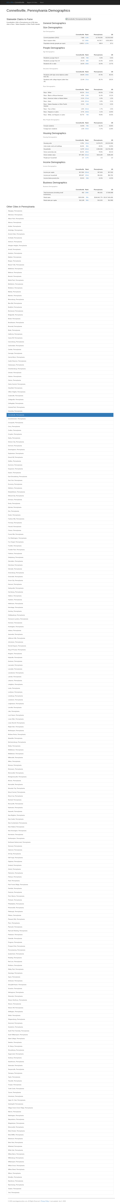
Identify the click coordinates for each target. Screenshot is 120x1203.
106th (87, 63)
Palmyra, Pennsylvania (15, 877)
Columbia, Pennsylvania (15, 411)
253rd (87, 112)
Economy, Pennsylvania (15, 484)
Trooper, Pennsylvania (14, 1084)
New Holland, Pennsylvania (16, 827)
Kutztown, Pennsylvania (15, 661)
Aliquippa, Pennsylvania (15, 211)
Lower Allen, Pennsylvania (16, 719)
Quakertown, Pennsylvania (16, 954)
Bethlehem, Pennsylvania (15, 284)
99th (87, 197)
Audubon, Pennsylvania (15, 253)
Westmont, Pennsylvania (15, 1138)
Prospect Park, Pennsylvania (16, 946)
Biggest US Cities (32, 2)
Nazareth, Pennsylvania (15, 811)
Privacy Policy (45, 1201)
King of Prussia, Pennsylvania (17, 649)
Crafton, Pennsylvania (14, 430)
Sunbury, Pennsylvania (15, 1058)
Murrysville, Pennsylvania (15, 803)
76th (87, 58)
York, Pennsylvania (13, 1192)
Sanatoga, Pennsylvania (15, 973)
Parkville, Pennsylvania (15, 888)
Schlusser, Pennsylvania (15, 981)
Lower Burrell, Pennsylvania (16, 723)
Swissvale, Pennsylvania (15, 1065)
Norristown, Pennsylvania (15, 834)
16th (87, 104)
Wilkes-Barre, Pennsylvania (16, 1154)
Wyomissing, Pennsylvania (16, 1185)
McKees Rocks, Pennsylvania (17, 734)
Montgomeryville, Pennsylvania (17, 776)
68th (87, 60)
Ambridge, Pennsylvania (15, 230)
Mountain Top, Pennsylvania (16, 788)
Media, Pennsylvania (14, 746)
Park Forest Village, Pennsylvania (18, 884)
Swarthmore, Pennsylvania (16, 1061)
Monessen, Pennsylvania (15, 769)
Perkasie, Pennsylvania (15, 900)
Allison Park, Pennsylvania (16, 218)
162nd (87, 109)
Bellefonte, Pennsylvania (15, 268)
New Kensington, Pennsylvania (17, 830)
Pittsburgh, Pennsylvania (15, 911)
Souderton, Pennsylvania (15, 1027)
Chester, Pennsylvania (14, 372)
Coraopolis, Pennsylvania (15, 422)
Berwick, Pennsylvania (14, 276)
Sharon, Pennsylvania (14, 1004)
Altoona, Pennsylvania (14, 222)
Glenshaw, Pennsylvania (15, 565)
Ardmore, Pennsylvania (15, 241)
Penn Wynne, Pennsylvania (16, 896)
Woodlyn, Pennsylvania (15, 1177)
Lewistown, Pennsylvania (15, 700)
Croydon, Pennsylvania (15, 434)
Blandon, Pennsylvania (15, 295)
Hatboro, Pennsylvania (14, 596)
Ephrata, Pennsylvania (14, 507)
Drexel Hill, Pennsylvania (15, 457)
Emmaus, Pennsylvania (15, 499)
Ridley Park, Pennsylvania (15, 969)
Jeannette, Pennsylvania (15, 634)
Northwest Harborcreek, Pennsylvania (19, 842)
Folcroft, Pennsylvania (14, 526)
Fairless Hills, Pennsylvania (16, 519)
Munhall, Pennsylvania (14, 800)
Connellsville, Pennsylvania (16, 415)
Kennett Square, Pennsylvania (17, 646)
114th (86, 37)
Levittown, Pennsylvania (15, 692)
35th (87, 178)
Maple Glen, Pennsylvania (16, 726)
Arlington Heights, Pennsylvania (17, 245)
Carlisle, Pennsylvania (14, 349)
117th (87, 157)
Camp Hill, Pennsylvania (15, 338)
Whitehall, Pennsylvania (15, 1146)
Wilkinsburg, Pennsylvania (16, 1158)
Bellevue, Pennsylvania (15, 272)
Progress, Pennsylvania (15, 942)
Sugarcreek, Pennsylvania (16, 1054)
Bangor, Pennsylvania (14, 261)
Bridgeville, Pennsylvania (15, 315)
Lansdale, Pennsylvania (15, 669)
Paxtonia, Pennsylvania (15, 892)
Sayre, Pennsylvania (14, 977)
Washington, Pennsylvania (16, 1115)
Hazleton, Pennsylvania (15, 599)
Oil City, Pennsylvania (14, 853)
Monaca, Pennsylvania (14, 765)
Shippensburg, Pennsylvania (16, 1019)
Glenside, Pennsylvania (15, 569)
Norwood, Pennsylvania (15, 846)
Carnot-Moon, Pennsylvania (16, 357)
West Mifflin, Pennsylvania (16, 1134)
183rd (87, 152)
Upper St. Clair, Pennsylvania (16, 1100)
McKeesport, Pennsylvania (16, 730)
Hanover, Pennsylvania (15, 584)
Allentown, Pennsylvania (15, 214)
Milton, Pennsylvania (14, 761)
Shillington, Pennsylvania (15, 1011)
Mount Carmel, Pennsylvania (16, 792)
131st (87, 143)
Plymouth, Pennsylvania (15, 927)
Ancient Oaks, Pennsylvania (16, 234)
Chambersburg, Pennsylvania (17, 368)
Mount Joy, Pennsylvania (15, 796)
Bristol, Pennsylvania (14, 318)
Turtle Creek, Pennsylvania (16, 1088)
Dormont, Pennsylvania (15, 445)
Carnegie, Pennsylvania (15, 353)
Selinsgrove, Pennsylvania (16, 992)
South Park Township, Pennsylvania (18, 1031)
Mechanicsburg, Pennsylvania (17, 742)
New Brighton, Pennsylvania (16, 815)
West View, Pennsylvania (15, 1142)
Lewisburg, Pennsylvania (15, 696)
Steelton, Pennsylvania (15, 1042)
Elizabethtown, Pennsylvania (16, 492)
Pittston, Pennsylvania (14, 915)
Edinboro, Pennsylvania (15, 488)
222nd (87, 101)
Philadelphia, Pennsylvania (16, 904)
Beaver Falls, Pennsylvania (16, 265)
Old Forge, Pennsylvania (15, 857)
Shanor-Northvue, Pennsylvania (17, 1000)
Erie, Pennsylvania (13, 511)
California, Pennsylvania (15, 334)
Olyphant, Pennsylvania (15, 861)
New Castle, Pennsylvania (15, 819)
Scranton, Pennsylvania (15, 988)
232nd (87, 172)
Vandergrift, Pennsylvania (15, 1104)
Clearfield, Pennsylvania (15, 388)
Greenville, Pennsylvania (15, 576)
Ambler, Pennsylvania (14, 226)
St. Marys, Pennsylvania (15, 1046)
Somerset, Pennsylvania (15, 1023)
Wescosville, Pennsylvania (16, 1127)
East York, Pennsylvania (15, 480)
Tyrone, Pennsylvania (14, 1092)
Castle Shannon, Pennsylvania (17, 361)
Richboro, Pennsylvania (15, 965)
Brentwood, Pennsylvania (15, 311)
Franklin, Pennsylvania (14, 546)
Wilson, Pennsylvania (14, 1173)
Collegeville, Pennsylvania (15, 399)
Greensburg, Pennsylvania (16, 572)
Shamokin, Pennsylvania (15, 996)
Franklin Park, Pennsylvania (16, 549)
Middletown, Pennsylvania (15, 750)
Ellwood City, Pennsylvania (16, 495)
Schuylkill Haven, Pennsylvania (17, 984)
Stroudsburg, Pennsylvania (16, 1050)
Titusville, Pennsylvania (15, 1081)
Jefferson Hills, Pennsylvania (16, 638)
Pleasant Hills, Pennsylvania (16, 919)
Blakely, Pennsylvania (14, 291)
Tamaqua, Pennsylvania (15, 1073)
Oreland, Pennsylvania (14, 865)
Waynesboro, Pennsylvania (16, 1119)
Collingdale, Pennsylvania (15, 403)
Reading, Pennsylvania (15, 957)
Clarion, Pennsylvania (14, 380)
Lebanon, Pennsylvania (15, 680)
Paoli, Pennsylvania (14, 880)
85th (87, 146)
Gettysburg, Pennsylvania (15, 557)
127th (86, 43)
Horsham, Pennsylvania (15, 623)
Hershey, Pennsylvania (15, 611)
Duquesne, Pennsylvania (15, 469)
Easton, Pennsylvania (14, 472)
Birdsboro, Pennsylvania (15, 288)
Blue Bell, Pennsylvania (15, 303)
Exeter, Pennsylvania (14, 515)
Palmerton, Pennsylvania (15, 873)
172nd (87, 98)
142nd (87, 149)
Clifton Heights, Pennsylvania (16, 392)
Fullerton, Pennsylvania (15, 553)
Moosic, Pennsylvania (14, 780)
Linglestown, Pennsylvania (16, 703)
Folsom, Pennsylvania (14, 530)
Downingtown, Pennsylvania (16, 449)
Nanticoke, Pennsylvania (15, 807)
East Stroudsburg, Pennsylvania (17, 476)
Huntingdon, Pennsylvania (16, 626)
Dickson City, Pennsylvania (16, 442)
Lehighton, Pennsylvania (15, 684)
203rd (87, 128)
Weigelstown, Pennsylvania (16, 1123)
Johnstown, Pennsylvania (15, 642)
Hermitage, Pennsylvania (15, 607)
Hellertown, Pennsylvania (15, 603)
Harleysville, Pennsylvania (15, 588)
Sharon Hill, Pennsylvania (15, 1007)
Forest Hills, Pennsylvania (15, 534)
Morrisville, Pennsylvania (15, 784)
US (8, 2)
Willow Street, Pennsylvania (16, 1169)
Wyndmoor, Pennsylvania (15, 1181)
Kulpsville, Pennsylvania (15, 657)
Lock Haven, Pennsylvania (16, 715)
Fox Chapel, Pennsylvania (16, 542)
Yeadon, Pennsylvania (14, 1188)
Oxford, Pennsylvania (14, 869)
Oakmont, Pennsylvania (15, 850)
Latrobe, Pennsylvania (14, 676)
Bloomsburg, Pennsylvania (16, 299)
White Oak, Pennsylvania (15, 1150)
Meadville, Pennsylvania (15, 738)
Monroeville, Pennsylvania (16, 773)
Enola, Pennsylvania (14, 503)
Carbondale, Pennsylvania (16, 345)
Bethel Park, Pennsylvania (16, 280)
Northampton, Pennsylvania (16, 838)
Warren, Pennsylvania (14, 1111)
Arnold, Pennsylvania (14, 249)
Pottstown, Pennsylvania (15, 934)
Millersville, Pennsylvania (15, 757)
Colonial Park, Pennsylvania (16, 407)
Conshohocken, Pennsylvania (17, 418)
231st (87, 79)
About (42, 2)
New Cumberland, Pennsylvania (17, 823)
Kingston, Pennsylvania (15, 653)
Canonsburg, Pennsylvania (16, 342)
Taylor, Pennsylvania (14, 1077)
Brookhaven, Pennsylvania (16, 322)
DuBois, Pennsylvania (14, 461)
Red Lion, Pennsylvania (15, 961)
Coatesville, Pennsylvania (15, 395)
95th (87, 200)
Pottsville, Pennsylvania (15, 938)
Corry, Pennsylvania (14, 426)
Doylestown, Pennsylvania (16, 453)
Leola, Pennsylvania (14, 688)
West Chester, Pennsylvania (16, 1131)
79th (87, 114)
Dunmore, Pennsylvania (15, 465)
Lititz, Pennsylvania (13, 711)
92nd (87, 92)
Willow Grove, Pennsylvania (16, 1165)
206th (87, 74)
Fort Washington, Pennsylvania (17, 538)
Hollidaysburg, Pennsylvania (16, 615)
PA (12, 2)
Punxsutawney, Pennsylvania (16, 950)
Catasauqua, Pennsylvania (16, 365)
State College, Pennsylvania (16, 1038)
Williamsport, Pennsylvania (16, 1161)
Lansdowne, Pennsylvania (16, 673)
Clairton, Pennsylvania (14, 376)
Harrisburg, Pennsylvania (15, 592)
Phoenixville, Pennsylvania (16, 907)
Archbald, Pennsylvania (15, 238)
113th (87, 95)
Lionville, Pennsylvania (14, 707)
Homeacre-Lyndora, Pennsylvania (18, 619)
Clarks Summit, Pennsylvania (16, 384)
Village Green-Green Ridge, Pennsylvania (20, 1108)
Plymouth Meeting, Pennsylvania (17, 930)
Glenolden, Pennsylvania (15, 561)
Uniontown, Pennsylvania (15, 1096)
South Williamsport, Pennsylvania (18, 1034)
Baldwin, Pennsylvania (14, 257)
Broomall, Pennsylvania (15, 326)
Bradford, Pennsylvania (15, 307)
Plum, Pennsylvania (14, 923)
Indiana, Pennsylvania (14, 630)
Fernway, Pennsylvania (15, 522)
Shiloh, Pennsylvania (14, 1015)
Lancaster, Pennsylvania (15, 665)
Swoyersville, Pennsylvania (16, 1069)
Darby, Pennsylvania (14, 438)
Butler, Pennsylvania (14, 330)
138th (86, 192)
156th (86, 40)
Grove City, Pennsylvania (15, 580)
